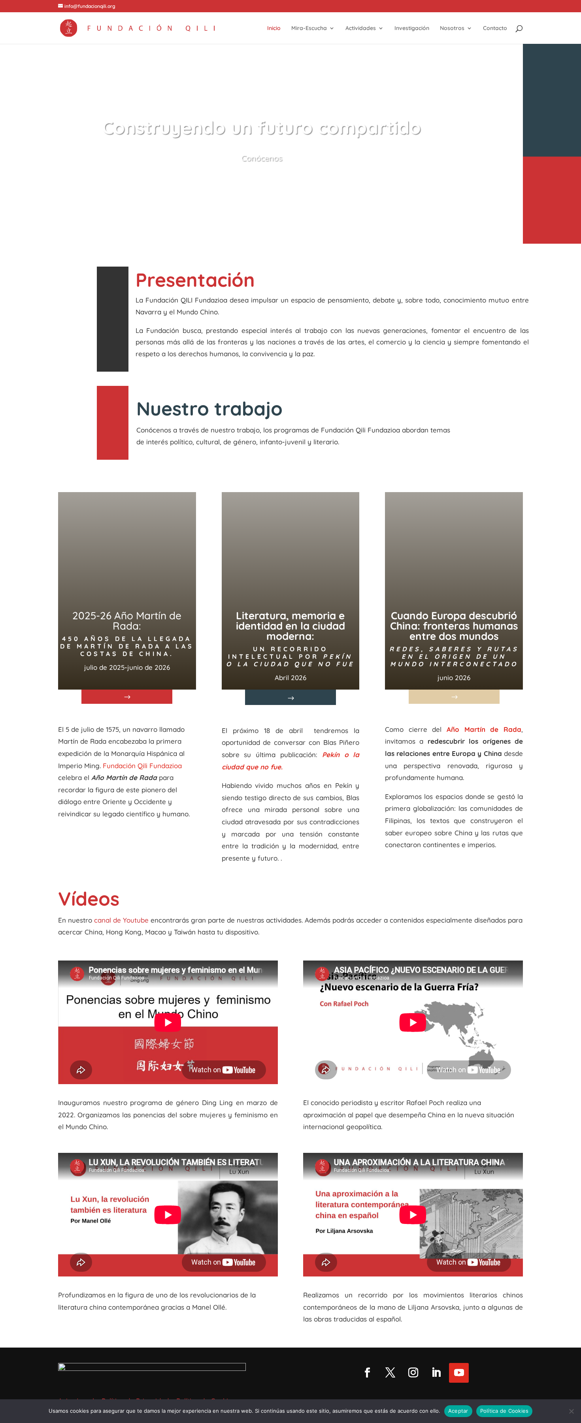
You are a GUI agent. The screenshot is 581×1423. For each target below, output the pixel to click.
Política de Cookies (504, 1411)
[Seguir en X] (390, 1373)
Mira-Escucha (309, 28)
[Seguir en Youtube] (459, 1373)
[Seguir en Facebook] (367, 1373)
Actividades (360, 28)
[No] (571, 1411)
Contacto (495, 28)
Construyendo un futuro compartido (261, 127)
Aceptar (458, 1411)
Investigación (411, 28)
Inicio (274, 28)
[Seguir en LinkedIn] (436, 1373)
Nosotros (452, 28)
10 (291, 223)
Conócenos (261, 158)
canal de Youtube (120, 920)
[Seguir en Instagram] (413, 1373)
